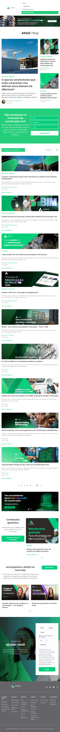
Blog (22, 700)
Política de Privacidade (45, 664)
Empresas (4, 704)
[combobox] (51, 150)
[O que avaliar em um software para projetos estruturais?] (49, 81)
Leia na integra (31, 554)
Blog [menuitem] (24, 3)
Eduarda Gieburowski (15, 101)
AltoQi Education (33, 706)
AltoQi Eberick (15, 700)
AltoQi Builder (15, 702)
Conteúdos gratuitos (24, 703)
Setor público (5, 707)
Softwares (53, 700)
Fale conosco (45, 700)
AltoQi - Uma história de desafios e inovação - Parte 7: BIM (25, 327)
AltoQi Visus (14, 705)
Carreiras (33, 709)
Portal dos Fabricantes (53, 703)
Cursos (23, 713)
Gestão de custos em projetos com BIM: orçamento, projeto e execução (30, 396)
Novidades (14, 711)
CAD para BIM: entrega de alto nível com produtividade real (25, 465)
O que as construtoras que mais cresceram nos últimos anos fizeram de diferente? (18, 84)
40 (37, 485)
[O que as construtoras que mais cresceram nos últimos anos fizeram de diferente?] (20, 56)
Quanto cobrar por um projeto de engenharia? (20, 292)
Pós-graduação (24, 716)
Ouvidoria (43, 702)
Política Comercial (34, 712)
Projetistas (4, 702)
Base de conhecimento (25, 710)
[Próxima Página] (41, 485)
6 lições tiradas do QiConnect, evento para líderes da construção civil (47, 62)
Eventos (23, 707)
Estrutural (43, 91)
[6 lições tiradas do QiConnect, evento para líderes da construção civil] (49, 46)
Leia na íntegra (6, 192)
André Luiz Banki (9, 335)
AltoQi (6, 370)
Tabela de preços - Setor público (35, 717)
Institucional (34, 700)
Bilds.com (33, 702)
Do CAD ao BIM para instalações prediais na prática (22, 361)
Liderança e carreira (8, 289)
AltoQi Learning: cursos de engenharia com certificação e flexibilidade (29, 430)
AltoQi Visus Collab (14, 708)
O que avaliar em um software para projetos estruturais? (48, 96)
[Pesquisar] (57, 150)
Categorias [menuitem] (26, 6)
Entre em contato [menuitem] (28, 12)
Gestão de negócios (8, 76)
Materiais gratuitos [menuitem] (28, 9)
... (33, 485)
